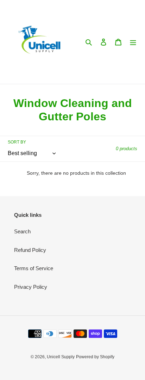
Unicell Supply (61, 356)
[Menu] (133, 41)
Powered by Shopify (95, 356)
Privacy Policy (30, 287)
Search (22, 231)
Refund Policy (30, 250)
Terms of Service (33, 268)
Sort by (17, 142)
